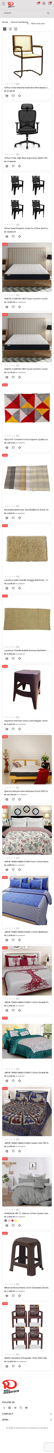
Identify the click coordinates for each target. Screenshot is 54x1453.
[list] (10, 28)
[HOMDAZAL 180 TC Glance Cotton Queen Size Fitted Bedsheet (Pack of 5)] (27, 1181)
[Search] (48, 13)
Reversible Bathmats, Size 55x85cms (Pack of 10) (28, 509)
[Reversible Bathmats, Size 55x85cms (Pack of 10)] (27, 478)
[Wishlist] (13, 95)
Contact (7, 1413)
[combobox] (24, 13)
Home (5, 22)
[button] (5, 4)
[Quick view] (19, 95)
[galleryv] (15, 28)
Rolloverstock (21, 1428)
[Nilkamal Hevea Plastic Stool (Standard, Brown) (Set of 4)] (27, 1256)
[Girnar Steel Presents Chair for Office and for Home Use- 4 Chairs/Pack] (27, 197)
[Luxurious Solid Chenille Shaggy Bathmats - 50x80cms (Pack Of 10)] (27, 548)
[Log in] (44, 3)
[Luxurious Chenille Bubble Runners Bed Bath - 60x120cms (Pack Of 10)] (27, 619)
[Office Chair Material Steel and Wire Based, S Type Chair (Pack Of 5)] (27, 56)
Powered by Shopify (38, 1428)
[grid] (4, 28)
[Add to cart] (6, 95)
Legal (5, 1419)
